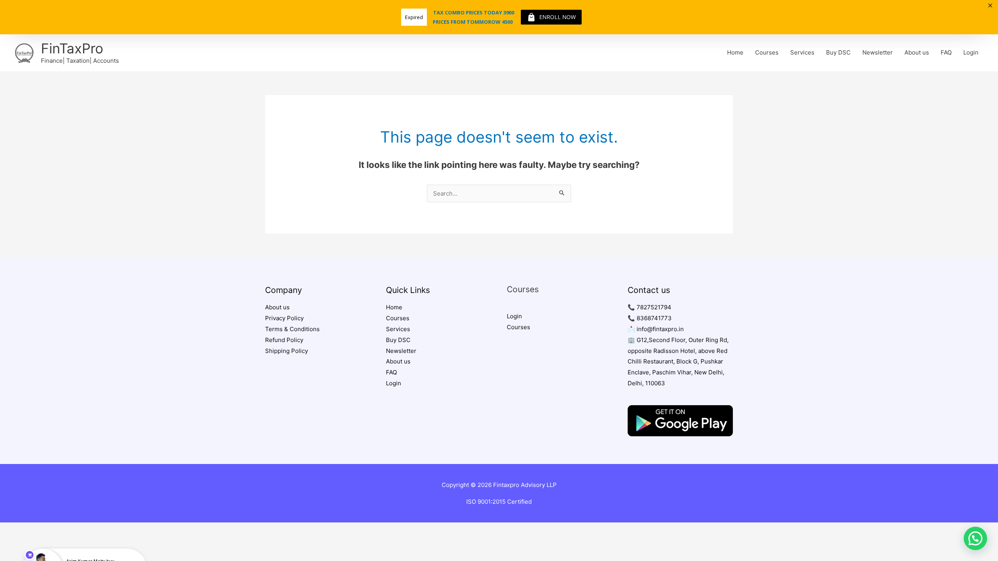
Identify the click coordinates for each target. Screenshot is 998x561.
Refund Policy (284, 340)
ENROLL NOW (557, 17)
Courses (767, 52)
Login (971, 52)
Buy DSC (838, 52)
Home (735, 52)
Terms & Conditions (292, 329)
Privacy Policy (284, 318)
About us (916, 52)
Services (802, 52)
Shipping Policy (286, 351)
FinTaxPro (72, 48)
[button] (975, 538)
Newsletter (877, 52)
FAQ (946, 52)
